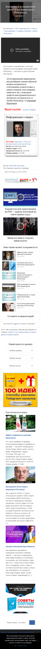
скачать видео (29, 109)
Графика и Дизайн (24, 31)
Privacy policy (22, 646)
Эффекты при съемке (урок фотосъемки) (25, 253)
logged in (16, 324)
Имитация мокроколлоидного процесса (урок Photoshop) (24, 276)
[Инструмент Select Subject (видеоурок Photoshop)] (20, 475)
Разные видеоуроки (26, 632)
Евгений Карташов (17, 166)
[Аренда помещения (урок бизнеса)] (20, 534)
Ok (15, 646)
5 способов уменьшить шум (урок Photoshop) (26, 304)
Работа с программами (9, 632)
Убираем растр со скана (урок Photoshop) (26, 296)
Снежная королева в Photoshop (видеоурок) (25, 264)
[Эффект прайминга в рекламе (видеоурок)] (20, 423)
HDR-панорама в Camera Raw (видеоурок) (26, 285)
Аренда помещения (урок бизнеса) (20, 546)
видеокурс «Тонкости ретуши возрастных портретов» (18, 143)
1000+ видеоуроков (22, 28)
